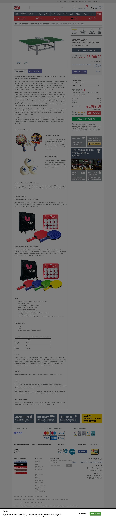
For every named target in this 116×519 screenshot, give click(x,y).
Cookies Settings (82, 513)
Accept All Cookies (95, 513)
